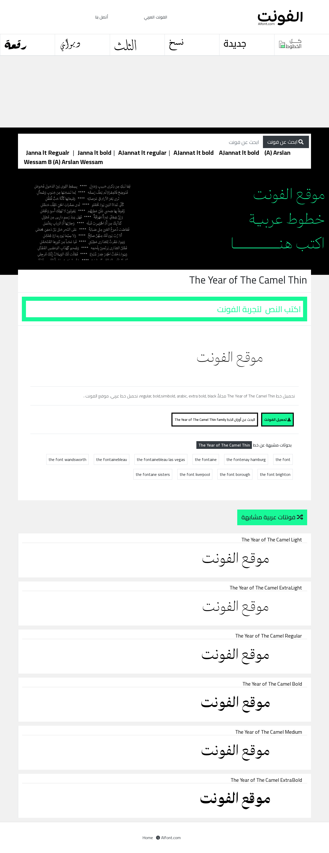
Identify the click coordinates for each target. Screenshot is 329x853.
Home (147, 837)
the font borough (235, 474)
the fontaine (206, 459)
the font (283, 459)
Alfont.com (170, 837)
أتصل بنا (101, 17)
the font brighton (275, 474)
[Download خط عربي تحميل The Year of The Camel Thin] (232, 355)
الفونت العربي (155, 17)
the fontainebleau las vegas (161, 459)
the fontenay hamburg (246, 459)
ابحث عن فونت (282, 142)
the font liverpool (195, 474)
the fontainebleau (111, 459)
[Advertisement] (154, 92)
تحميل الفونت (275, 419)
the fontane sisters (153, 474)
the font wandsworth (67, 459)
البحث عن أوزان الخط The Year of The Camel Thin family (215, 419)
